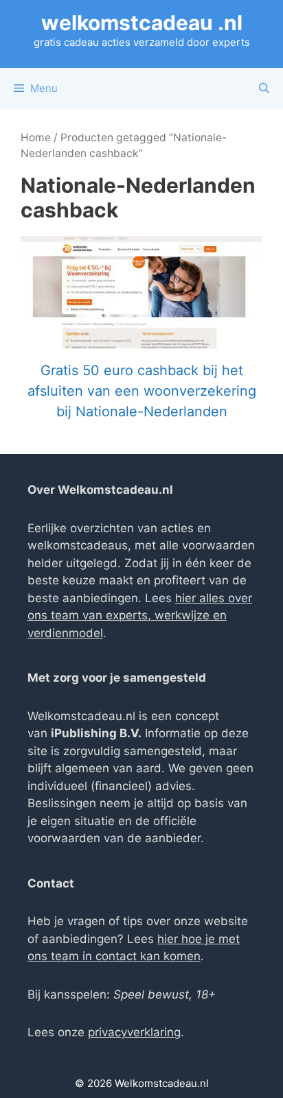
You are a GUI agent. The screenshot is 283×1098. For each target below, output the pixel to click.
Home (36, 137)
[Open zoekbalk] (264, 88)
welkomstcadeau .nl (141, 22)
